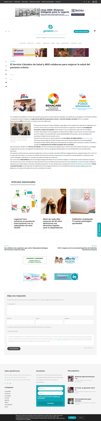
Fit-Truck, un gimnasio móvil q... (85, 389)
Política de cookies (35, 1)
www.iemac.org (86, 138)
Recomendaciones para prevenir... (83, 400)
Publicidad (17, 1)
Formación (74, 43)
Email (37, 318)
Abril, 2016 (12, 74)
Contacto (58, 1)
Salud (80, 43)
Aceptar (72, 417)
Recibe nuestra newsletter (81, 31)
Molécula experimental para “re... (85, 377)
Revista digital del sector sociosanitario (50, 38)
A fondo (38, 43)
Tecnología (46, 43)
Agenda (53, 43)
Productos (30, 43)
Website (67, 318)
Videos (7, 402)
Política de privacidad (48, 1)
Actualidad (22, 43)
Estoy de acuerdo (13, 331)
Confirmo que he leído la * (49, 397)
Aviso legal (25, 1)
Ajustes (81, 417)
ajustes (28, 419)
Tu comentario (11, 304)
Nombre (9, 318)
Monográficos (65, 43)
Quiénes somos (8, 1)
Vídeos (58, 43)
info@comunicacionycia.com (62, 339)
